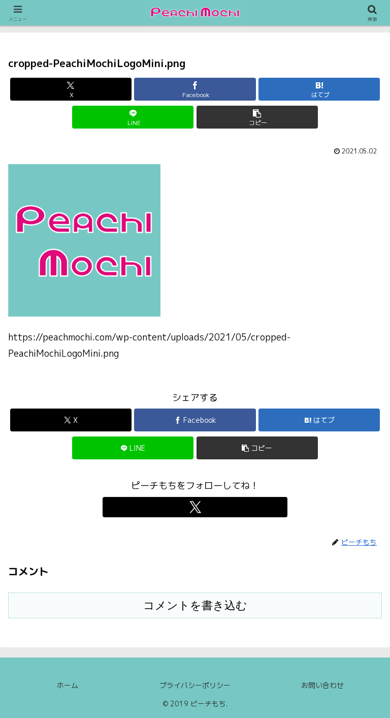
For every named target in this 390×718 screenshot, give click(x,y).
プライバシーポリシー (195, 685)
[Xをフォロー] (195, 507)
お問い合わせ (322, 685)
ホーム (67, 685)
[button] (257, 117)
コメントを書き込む (195, 605)
